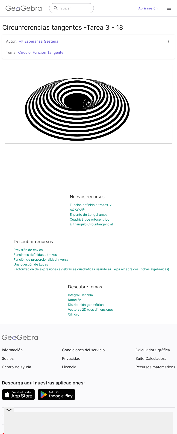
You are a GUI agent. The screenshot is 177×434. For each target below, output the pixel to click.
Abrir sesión (148, 8)
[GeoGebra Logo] (24, 8)
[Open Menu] (168, 8)
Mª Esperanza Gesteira (38, 41)
